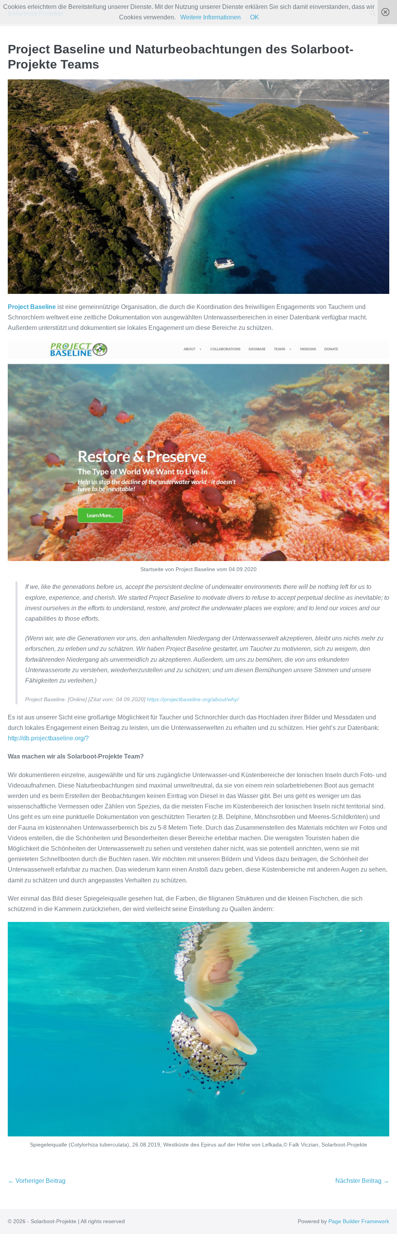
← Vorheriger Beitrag (37, 1180)
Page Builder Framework (358, 1221)
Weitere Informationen (210, 17)
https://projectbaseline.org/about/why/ (193, 699)
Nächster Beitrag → (362, 1180)
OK (254, 17)
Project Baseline (32, 307)
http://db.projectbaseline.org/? (48, 738)
